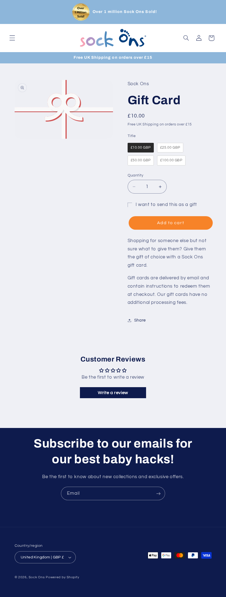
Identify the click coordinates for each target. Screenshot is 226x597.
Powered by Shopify (62, 577)
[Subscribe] (158, 493)
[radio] (141, 148)
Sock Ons (37, 577)
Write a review (113, 392)
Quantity (136, 175)
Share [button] (140, 320)
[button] (12, 38)
